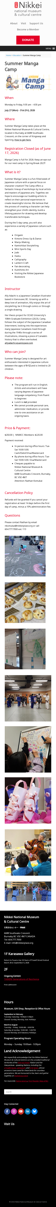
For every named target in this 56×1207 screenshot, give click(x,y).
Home (8, 55)
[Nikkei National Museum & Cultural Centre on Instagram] (14, 1111)
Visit (23, 23)
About (14, 23)
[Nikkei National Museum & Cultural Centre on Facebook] (7, 1111)
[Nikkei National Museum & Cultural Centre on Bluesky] (34, 1111)
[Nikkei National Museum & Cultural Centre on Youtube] (21, 1111)
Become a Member (28, 29)
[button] (48, 48)
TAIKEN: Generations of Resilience (21, 979)
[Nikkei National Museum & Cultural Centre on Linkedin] (28, 1111)
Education (17, 55)
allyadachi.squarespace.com (19, 342)
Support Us (36, 23)
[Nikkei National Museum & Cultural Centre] (28, 8)
